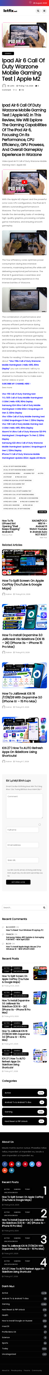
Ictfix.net (8, 477)
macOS (5, 1326)
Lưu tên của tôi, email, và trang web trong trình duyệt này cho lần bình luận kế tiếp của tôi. (25, 873)
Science (6, 1337)
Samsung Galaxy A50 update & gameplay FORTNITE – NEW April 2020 (25, 938)
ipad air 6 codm (11, 502)
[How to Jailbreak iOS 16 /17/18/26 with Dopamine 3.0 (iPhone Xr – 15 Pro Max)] (24, 675)
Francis (10, 934)
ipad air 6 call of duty (13, 488)
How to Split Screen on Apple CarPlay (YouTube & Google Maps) (23, 584)
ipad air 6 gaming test (30, 502)
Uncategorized (12, 556)
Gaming (8, 53)
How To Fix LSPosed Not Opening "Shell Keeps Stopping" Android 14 (11, 527)
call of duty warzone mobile (15, 466)
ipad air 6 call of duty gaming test (18, 491)
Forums (27, 1370)
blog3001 (10, 927)
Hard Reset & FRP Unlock (13, 1310)
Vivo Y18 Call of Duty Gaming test (19, 393)
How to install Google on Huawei (17, 1321)
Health (5, 1315)
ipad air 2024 (22, 477)
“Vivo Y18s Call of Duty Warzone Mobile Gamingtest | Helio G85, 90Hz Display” (21, 365)
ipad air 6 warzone (12, 505)
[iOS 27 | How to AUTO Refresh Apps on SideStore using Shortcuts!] (24, 730)
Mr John (10, 86)
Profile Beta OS (9, 1332)
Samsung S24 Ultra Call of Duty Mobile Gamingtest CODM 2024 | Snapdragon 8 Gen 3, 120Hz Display (22, 409)
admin (9, 594)
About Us (5, 1370)
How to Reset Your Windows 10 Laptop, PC (25, 930)
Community (37, 1370)
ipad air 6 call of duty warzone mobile (19, 495)
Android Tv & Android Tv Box (15, 1298)
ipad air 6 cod (10, 498)
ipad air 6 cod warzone (29, 498)
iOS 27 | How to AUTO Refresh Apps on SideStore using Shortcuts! (22, 752)
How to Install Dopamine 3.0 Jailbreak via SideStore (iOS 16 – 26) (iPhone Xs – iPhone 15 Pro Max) (23, 641)
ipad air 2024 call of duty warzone (18, 480)
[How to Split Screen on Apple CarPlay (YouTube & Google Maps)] (24, 562)
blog (8, 943)
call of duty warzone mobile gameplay (19, 470)
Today (30, 553)
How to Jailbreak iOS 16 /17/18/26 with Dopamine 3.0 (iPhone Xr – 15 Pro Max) (22, 697)
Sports (5, 1343)
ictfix (41, 473)
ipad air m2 (28, 505)
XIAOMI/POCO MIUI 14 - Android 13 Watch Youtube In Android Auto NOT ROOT (38, 529)
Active (9, 553)
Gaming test (29, 473)
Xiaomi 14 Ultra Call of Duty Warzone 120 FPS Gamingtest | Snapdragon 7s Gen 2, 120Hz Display (24, 435)
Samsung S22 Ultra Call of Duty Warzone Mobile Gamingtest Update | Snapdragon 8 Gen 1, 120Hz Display (24, 446)
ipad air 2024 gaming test (15, 484)
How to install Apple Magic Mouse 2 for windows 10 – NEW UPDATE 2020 (23, 947)
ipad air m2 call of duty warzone (17, 509)
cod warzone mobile (12, 473)
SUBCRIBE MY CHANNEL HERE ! (16, 383)
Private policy (16, 1370)
